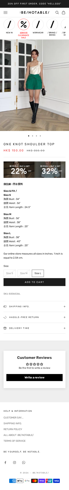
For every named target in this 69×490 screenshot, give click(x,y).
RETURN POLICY (13, 429)
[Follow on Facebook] (5, 462)
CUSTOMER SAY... (14, 417)
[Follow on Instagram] (14, 462)
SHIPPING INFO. (13, 423)
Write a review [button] (34, 377)
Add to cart (34, 282)
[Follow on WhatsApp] (23, 462)
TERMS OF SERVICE (14, 440)
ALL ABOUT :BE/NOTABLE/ (19, 435)
